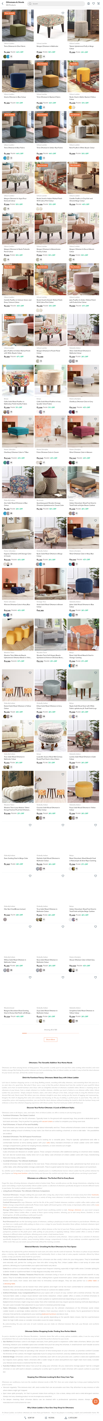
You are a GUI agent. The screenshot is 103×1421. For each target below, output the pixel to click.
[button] (2, 4)
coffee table (92, 1281)
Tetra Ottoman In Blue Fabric (14, 148)
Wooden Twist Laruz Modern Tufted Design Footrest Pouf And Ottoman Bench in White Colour (16, 810)
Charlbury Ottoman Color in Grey (81, 402)
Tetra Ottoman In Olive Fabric (14, 46)
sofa (48, 1143)
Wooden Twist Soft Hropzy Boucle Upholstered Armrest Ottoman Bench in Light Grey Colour (50, 657)
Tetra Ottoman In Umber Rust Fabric (50, 148)
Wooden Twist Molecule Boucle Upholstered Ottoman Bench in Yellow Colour (18, 657)
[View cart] (98, 5)
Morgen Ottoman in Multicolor (47, 46)
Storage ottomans (74, 1210)
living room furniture (21, 1173)
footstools (95, 1195)
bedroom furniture (49, 1314)
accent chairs (47, 1122)
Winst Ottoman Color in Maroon (80, 452)
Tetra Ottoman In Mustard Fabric (48, 97)
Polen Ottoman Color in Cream (48, 452)
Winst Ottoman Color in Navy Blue (81, 554)
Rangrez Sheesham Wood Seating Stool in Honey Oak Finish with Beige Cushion (17, 1013)
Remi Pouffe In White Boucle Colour (82, 148)
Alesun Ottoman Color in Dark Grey (82, 960)
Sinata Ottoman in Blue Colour (15, 97)
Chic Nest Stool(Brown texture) (15, 909)
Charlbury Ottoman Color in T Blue (16, 452)
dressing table (9, 1284)
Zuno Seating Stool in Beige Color (16, 858)
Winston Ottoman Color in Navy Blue (17, 605)
